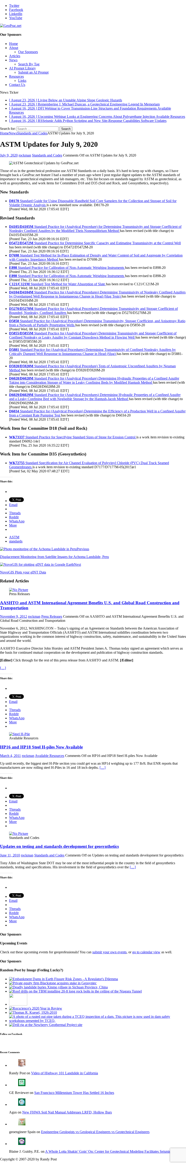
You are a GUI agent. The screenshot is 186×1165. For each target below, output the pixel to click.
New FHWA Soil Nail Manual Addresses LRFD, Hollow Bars (67, 1112)
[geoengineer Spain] (21, 1124)
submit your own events (109, 952)
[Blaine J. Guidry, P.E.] (21, 1144)
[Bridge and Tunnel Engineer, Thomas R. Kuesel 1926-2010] (33, 1012)
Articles (14, 56)
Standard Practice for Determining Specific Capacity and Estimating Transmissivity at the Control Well (95, 243)
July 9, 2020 (9, 155)
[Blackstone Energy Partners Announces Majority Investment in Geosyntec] (53, 983)
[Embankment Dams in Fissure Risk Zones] (63, 979)
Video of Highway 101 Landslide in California (64, 1073)
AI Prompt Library (22, 68)
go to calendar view (146, 952)
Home (13, 44)
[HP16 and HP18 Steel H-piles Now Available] (19, 734)
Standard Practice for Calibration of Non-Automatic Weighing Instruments (67, 268)
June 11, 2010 (10, 855)
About (13, 48)
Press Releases (51, 616)
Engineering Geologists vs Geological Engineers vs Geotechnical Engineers (95, 1132)
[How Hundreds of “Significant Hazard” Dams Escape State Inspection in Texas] (97, 1021)
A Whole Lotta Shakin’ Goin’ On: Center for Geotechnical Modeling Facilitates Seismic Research (115, 1151)
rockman (25, 155)
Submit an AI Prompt (33, 72)
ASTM (14, 537)
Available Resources (49, 756)
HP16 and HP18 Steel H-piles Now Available (41, 747)
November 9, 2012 (13, 616)
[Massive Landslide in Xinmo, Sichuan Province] (58, 987)
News (13, 60)
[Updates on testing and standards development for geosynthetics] (18, 834)
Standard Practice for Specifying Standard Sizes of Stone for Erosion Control (72, 437)
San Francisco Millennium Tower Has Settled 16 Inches (74, 1093)
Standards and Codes (47, 155)
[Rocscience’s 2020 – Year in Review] (35, 1008)
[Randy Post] (21, 1065)
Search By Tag (28, 64)
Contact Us (17, 85)
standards (15, 541)
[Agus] (21, 1104)
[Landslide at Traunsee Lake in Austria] (18, 1004)
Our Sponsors (28, 52)
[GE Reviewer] (21, 1085)
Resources (16, 76)
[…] (3, 668)
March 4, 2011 (10, 756)
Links (22, 80)
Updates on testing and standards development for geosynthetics (59, 846)
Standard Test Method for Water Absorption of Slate (57, 284)
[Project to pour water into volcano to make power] (45, 1025)
